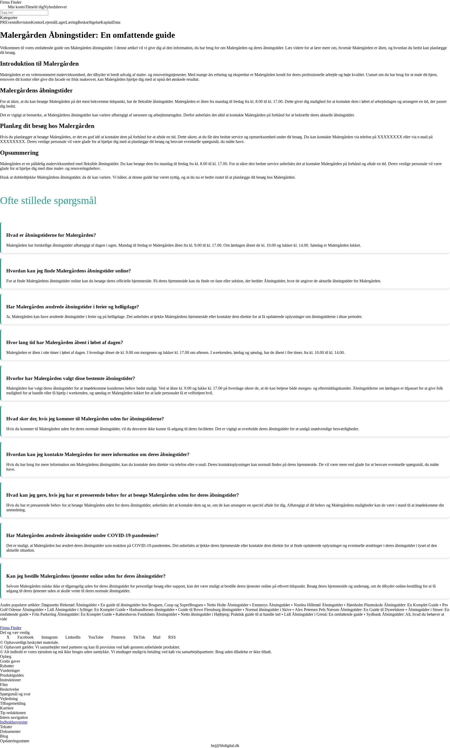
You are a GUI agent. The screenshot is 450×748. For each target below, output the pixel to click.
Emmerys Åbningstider (271, 605)
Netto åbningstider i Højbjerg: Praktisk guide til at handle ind (230, 614)
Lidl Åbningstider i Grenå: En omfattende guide (323, 614)
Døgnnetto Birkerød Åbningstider (69, 605)
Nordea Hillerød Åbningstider (319, 605)
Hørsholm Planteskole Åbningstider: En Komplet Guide (393, 605)
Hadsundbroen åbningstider (151, 609)
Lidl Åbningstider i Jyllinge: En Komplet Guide (86, 609)
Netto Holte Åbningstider (227, 605)
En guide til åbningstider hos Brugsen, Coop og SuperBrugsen (152, 605)
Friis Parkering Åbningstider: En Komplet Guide (72, 614)
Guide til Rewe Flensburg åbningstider (210, 609)
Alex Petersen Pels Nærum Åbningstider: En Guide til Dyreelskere (349, 609)
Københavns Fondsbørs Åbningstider (146, 614)
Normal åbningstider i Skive (268, 609)
